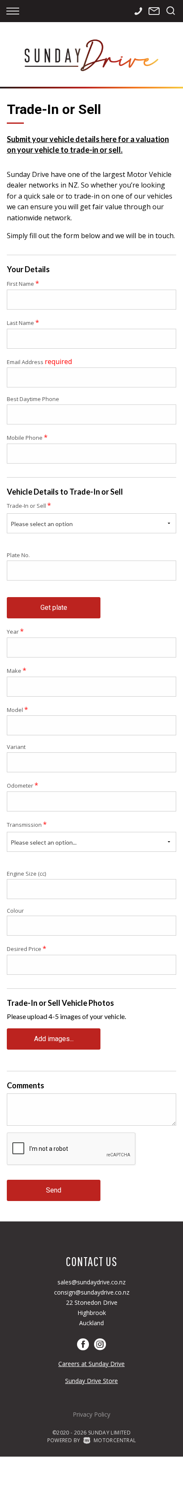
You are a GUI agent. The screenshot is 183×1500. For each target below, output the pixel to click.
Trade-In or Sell (29, 505)
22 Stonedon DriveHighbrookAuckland (91, 1312)
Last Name (23, 322)
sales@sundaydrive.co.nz (91, 1282)
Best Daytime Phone (33, 399)
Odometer (22, 785)
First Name (23, 283)
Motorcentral (115, 1440)
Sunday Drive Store (91, 1381)
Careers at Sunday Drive (91, 1364)
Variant (16, 747)
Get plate (53, 607)
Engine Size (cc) (26, 873)
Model (17, 709)
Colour (15, 910)
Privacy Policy (91, 1414)
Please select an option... (44, 842)
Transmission (27, 824)
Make (16, 670)
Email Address (39, 361)
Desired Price (26, 948)
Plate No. (18, 555)
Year (15, 631)
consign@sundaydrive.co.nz (91, 1292)
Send (53, 1190)
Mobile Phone (27, 437)
